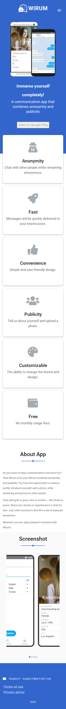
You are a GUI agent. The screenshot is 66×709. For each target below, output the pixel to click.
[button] (58, 9)
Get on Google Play (34, 125)
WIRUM (38, 8)
